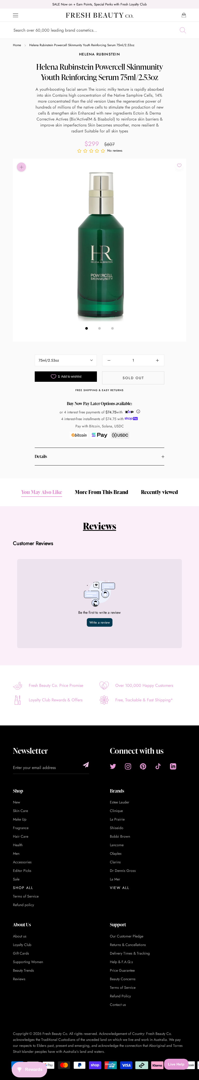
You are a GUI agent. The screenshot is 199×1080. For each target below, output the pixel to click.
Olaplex (116, 853)
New (16, 802)
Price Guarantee (122, 970)
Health (18, 845)
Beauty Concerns (123, 979)
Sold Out (133, 377)
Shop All (23, 887)
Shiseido (116, 827)
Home (17, 45)
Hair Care (20, 836)
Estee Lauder (119, 802)
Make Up (19, 819)
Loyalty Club (22, 944)
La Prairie (117, 819)
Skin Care (20, 810)
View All (119, 887)
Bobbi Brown (120, 836)
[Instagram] (128, 766)
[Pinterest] (143, 766)
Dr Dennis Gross (123, 870)
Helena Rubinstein (99, 54)
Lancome (117, 845)
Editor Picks (22, 870)
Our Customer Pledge (126, 936)
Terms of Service (26, 896)
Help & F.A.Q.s (121, 961)
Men (16, 853)
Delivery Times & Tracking (130, 953)
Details (41, 456)
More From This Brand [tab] (101, 492)
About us (19, 936)
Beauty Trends (23, 970)
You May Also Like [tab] (41, 492)
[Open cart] (184, 15)
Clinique (116, 810)
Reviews (99, 525)
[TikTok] (158, 766)
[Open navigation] (15, 15)
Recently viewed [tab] (159, 492)
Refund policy (23, 904)
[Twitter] (113, 766)
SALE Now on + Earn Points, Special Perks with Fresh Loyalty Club (99, 4)
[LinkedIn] (173, 766)
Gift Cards (21, 953)
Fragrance (21, 827)
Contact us (118, 1004)
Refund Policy (120, 996)
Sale (16, 879)
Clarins (115, 862)
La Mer (115, 879)
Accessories (22, 862)
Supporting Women (28, 961)
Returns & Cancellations (128, 944)
